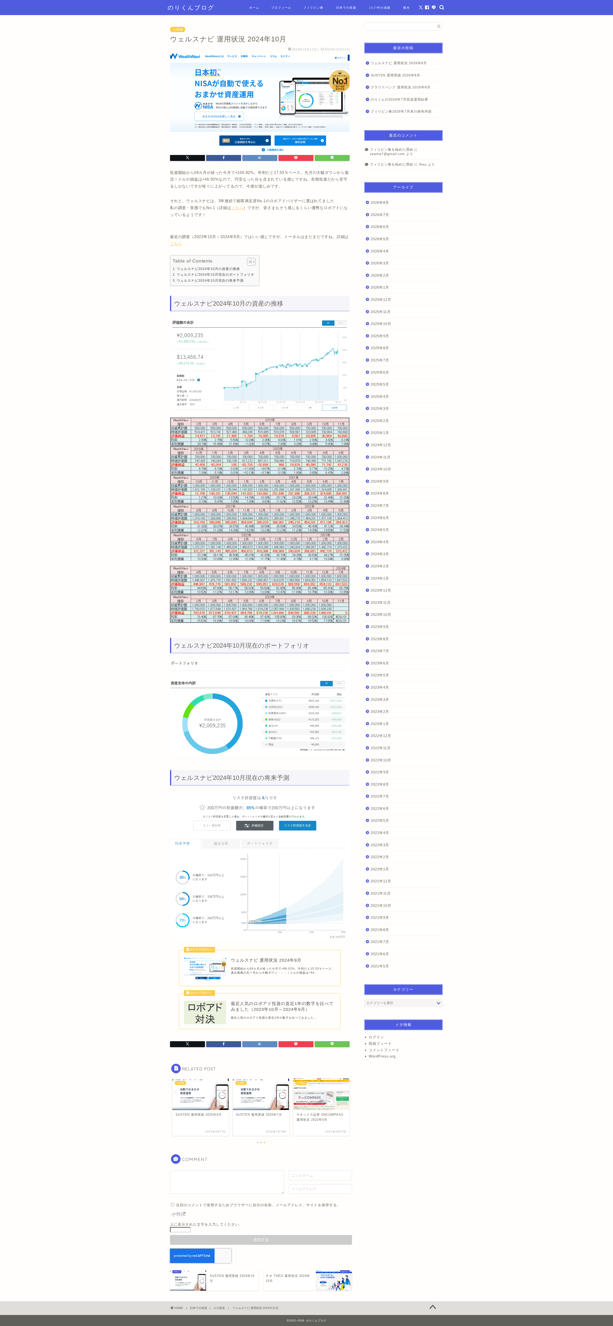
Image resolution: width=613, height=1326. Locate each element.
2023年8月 (380, 639)
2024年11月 (381, 457)
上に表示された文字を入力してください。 (206, 1224)
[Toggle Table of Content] (249, 262)
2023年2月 (380, 711)
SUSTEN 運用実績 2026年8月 (395, 75)
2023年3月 (380, 699)
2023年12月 (381, 590)
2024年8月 (380, 493)
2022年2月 (380, 857)
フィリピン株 (313, 7)
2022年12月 (381, 736)
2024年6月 (380, 518)
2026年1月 (380, 287)
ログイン (376, 1037)
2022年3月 (380, 845)
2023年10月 (381, 614)
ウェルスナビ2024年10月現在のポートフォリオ (215, 274)
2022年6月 (380, 808)
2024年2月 (380, 566)
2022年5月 (380, 820)
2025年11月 (381, 312)
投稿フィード (380, 1043)
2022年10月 (381, 760)
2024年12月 (381, 445)
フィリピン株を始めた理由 (391, 149)
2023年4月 (380, 687)
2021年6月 (380, 954)
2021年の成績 (380, 7)
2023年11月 (381, 602)
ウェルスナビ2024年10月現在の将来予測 (210, 280)
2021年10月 (381, 905)
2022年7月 (380, 796)
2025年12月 (381, 299)
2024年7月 (380, 505)
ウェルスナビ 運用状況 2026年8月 (399, 63)
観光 (406, 7)
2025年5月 (380, 384)
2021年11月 (381, 893)
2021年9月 (380, 917)
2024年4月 (380, 542)
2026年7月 (380, 215)
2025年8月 (380, 348)
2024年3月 (380, 554)
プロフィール (281, 7)
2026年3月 (380, 263)
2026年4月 (380, 251)
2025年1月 (380, 433)
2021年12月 (381, 881)
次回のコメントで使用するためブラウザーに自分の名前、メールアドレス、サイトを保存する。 (258, 1205)
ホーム (254, 7)
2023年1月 (380, 724)
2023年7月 (380, 651)
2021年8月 (380, 930)
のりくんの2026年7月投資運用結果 (399, 99)
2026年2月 (380, 275)
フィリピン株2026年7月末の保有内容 (401, 111)
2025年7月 (380, 360)
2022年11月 (381, 748)
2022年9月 (380, 772)
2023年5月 (380, 675)
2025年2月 (380, 421)
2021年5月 (380, 966)
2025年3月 (380, 408)
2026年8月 (380, 202)
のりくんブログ (191, 7)
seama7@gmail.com (387, 154)
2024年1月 (380, 578)
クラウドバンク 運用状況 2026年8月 (401, 87)
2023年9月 (380, 627)
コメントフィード (384, 1050)
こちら (237, 208)
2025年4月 (380, 396)
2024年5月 (380, 530)
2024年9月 (380, 481)
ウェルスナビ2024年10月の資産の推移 (208, 269)
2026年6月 (380, 227)
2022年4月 (380, 833)
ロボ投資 (177, 29)
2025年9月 (380, 336)
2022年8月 (380, 784)
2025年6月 (380, 372)
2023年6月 (380, 663)
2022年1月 (380, 869)
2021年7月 (380, 942)
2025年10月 (381, 324)
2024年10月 (381, 469)
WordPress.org (382, 1056)
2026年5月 (380, 239)
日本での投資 (346, 7)
